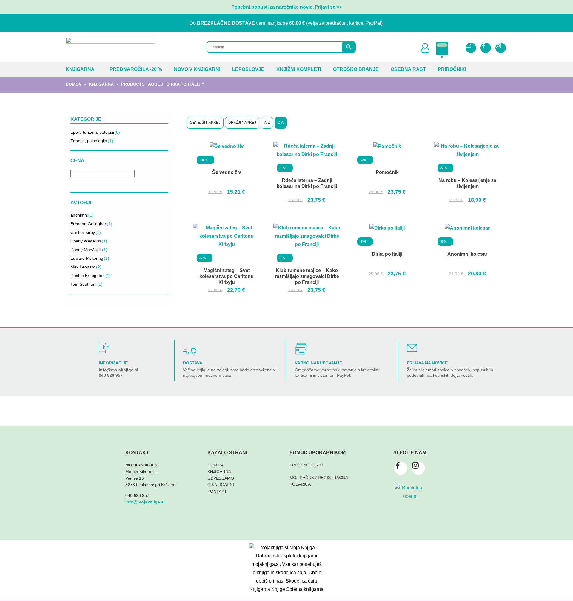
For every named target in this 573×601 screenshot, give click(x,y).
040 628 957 (111, 375)
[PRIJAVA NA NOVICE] (412, 348)
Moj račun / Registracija (318, 477)
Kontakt (217, 491)
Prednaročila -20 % (136, 69)
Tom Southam (86, 284)
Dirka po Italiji (387, 254)
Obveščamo (220, 478)
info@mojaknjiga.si (118, 369)
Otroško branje (356, 69)
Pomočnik (387, 172)
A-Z (267, 122)
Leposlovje (248, 69)
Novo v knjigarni (197, 69)
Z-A (281, 122)
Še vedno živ (226, 172)
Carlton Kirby (85, 232)
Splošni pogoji (306, 465)
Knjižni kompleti (298, 69)
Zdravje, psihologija (91, 140)
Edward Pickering (89, 258)
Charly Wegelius (88, 241)
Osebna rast (408, 69)
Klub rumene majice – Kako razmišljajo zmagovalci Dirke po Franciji (307, 276)
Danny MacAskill (88, 249)
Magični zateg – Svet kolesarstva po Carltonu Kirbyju (226, 276)
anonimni (82, 215)
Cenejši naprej (205, 122)
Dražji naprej (242, 122)
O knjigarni (220, 484)
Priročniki (452, 69)
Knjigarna (80, 69)
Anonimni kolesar (467, 254)
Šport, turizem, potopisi (95, 132)
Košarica (300, 484)
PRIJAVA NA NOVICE (427, 363)
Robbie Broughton (90, 275)
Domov (73, 84)
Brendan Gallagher (91, 223)
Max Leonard (85, 267)
